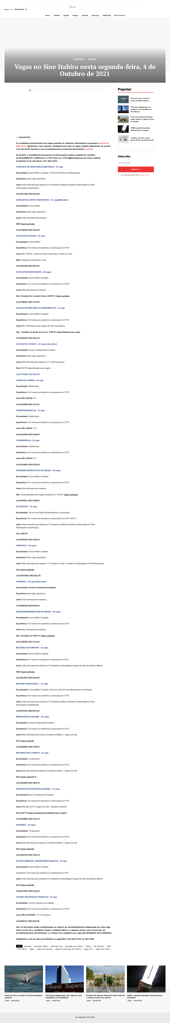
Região (92, 59)
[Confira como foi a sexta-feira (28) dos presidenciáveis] (123, 139)
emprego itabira (41, 946)
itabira (88, 946)
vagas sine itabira (102, 949)
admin (7, 1000)
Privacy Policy (144, 175)
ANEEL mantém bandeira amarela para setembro (140, 129)
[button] (21, 9)
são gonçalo (99, 946)
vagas (31, 949)
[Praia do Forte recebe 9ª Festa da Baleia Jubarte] (123, 99)
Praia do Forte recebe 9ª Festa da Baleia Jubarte (140, 99)
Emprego (79, 59)
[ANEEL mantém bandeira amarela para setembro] (123, 129)
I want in (134, 169)
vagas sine (88, 949)
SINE (109, 946)
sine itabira (22, 949)
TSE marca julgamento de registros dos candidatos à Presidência (141, 109)
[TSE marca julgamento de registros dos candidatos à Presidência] (123, 109)
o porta (88, 149)
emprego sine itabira (74, 946)
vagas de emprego (45, 949)
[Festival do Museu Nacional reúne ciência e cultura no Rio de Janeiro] (123, 119)
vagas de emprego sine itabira (68, 949)
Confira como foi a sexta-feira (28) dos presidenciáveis (142, 139)
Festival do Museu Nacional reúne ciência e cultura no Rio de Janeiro (142, 119)
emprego (28, 946)
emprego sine (56, 946)
